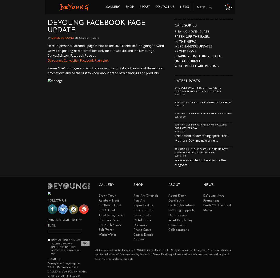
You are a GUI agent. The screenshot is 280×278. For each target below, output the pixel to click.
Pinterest (84, 209)
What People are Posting (197, 66)
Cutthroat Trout (110, 205)
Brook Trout (107, 210)
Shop (130, 7)
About (144, 7)
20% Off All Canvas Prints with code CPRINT (203, 102)
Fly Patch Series (110, 225)
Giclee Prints (142, 215)
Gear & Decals (143, 234)
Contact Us (164, 7)
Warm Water (107, 234)
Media (207, 210)
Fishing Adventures (192, 32)
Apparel (139, 239)
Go (85, 243)
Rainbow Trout (109, 200)
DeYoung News (213, 195)
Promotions (185, 51)
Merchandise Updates (193, 46)
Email (52, 225)
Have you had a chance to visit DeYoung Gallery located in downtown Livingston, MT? (66, 246)
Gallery (113, 7)
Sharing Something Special (198, 56)
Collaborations (178, 229)
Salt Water (106, 229)
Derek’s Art (176, 200)
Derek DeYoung (74, 6)
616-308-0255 (69, 267)
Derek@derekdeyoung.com (64, 263)
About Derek (177, 195)
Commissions (177, 225)
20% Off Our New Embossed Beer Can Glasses (203, 114)
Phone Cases (142, 229)
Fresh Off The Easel (217, 205)
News (184, 7)
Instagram (73, 209)
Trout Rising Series (112, 215)
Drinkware (140, 225)
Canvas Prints (143, 210)
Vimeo (63, 209)
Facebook (52, 209)
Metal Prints (142, 220)
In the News (185, 41)
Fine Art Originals (146, 195)
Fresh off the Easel (192, 37)
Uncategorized (188, 61)
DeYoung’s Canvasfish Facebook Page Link (78, 60)
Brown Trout (107, 195)
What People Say (180, 220)
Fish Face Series (110, 220)
